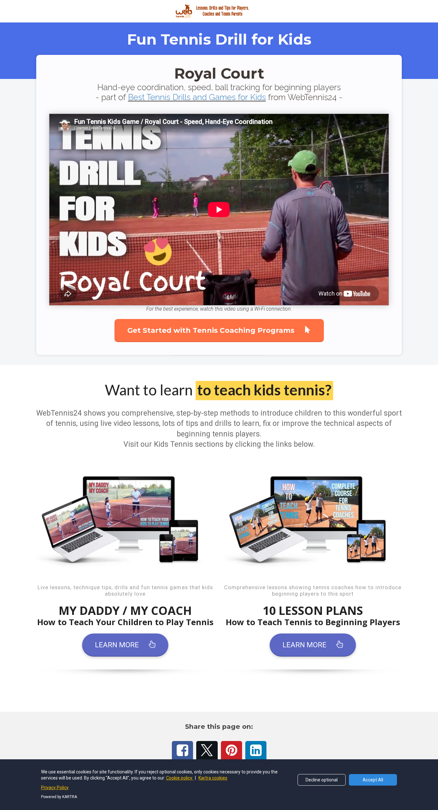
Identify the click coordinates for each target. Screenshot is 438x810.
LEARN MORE (117, 645)
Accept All (373, 779)
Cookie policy (179, 777)
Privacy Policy (55, 787)
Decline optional (322, 779)
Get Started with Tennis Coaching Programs (210, 330)
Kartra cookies (212, 777)
